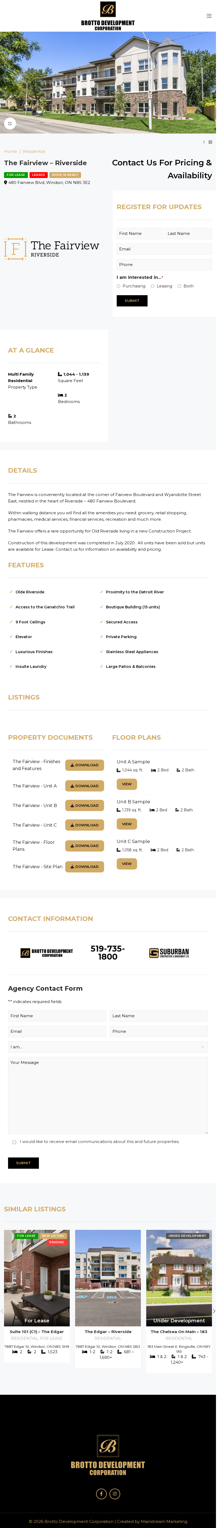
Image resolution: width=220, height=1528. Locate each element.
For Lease (51, 1338)
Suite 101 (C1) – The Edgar (37, 1331)
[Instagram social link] (114, 1494)
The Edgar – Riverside (108, 1331)
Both (189, 285)
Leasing (164, 285)
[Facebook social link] (101, 1494)
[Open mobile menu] (209, 15)
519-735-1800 (108, 953)
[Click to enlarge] (10, 123)
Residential (34, 151)
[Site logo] (108, 15)
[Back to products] (210, 142)
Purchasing (134, 285)
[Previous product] (204, 142)
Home (10, 151)
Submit (132, 300)
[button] (5, 82)
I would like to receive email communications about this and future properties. (99, 1141)
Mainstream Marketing (164, 1521)
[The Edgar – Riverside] (108, 1278)
